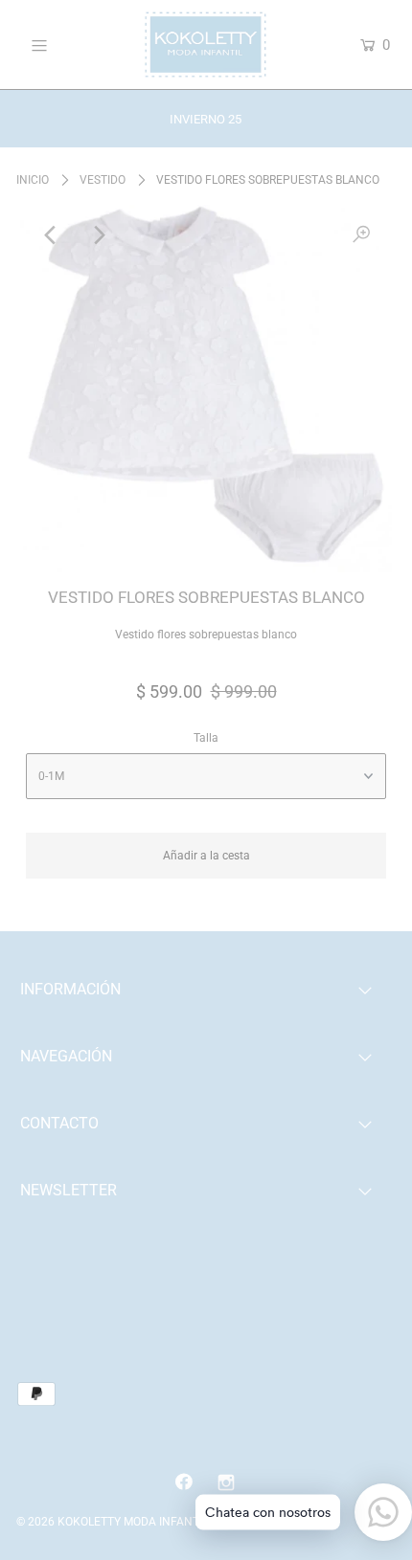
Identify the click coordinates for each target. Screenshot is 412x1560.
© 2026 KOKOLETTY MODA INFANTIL (112, 1521)
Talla (206, 738)
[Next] (98, 235)
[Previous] (51, 235)
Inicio (32, 180)
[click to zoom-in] (361, 235)
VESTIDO (103, 180)
